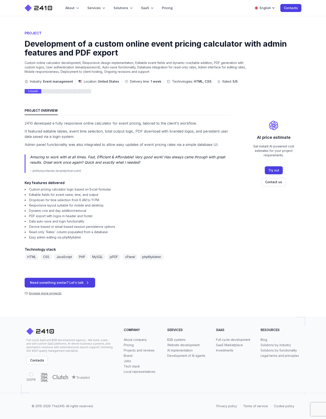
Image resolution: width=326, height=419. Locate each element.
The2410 (58, 406)
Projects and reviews (139, 350)
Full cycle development (233, 340)
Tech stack (132, 366)
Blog (264, 340)
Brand (128, 355)
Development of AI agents (186, 355)
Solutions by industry (276, 345)
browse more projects (45, 293)
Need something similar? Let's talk (57, 282)
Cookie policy (284, 406)
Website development (183, 345)
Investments (224, 350)
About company (135, 340)
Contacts (291, 8)
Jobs (127, 361)
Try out (273, 170)
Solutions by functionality (279, 350)
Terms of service (255, 406)
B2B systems (176, 340)
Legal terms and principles (280, 355)
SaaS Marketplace (229, 345)
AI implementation (180, 350)
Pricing (129, 345)
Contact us (273, 182)
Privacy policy (226, 406)
